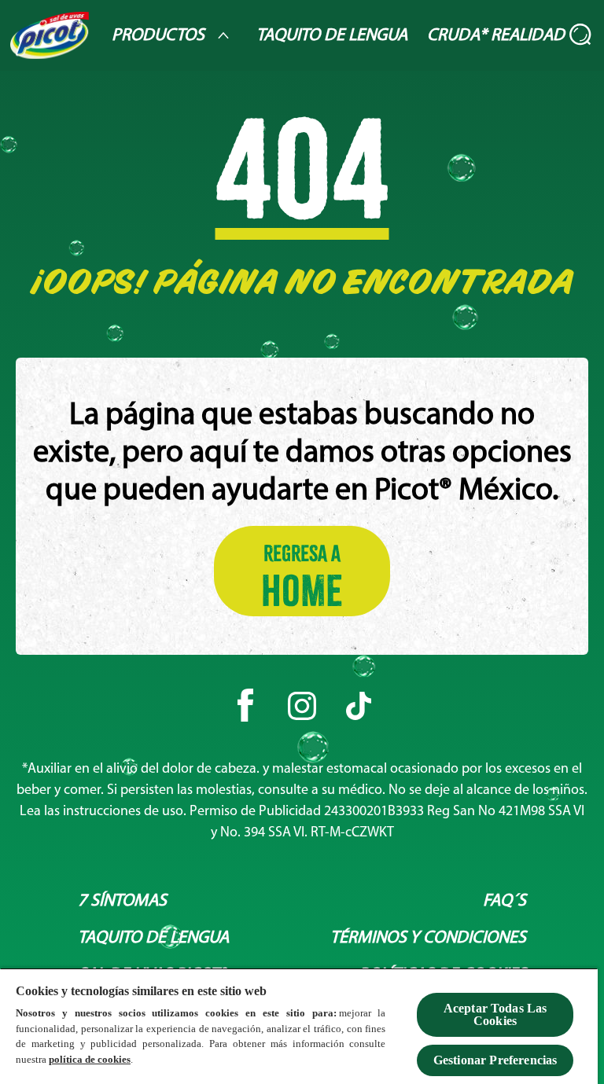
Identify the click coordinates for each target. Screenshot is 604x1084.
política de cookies (90, 1059)
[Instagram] (302, 706)
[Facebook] (245, 706)
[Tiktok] (359, 706)
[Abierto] (581, 35)
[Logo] (49, 35)
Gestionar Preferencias (495, 1060)
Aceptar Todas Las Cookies (495, 1014)
